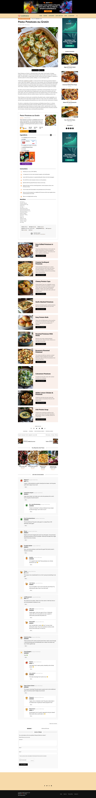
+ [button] (23, 128)
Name (20, 747)
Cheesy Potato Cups (43, 281)
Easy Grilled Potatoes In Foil (44, 245)
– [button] (20, 128)
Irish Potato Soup (42, 410)
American (42, 226)
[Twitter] (37, 428)
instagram (71, 128)
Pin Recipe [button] (32, 131)
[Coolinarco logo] (23, 15)
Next (58, 458)
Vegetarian (49, 228)
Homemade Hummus (33, 466)
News (65, 15)
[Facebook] (34, 428)
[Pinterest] (39, 428)
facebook (66, 128)
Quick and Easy (59, 15)
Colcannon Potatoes (43, 374)
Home (40, 15)
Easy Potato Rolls (42, 317)
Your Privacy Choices (21, 795)
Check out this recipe (41, 255)
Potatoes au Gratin (49, 431)
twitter (68, 128)
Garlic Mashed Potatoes (44, 302)
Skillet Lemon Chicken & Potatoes (44, 393)
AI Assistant (71, 15)
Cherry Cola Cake (23, 466)
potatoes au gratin (28, 80)
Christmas (31, 431)
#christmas (25, 431)
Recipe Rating (21, 737)
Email (20, 751)
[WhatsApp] (45, 428)
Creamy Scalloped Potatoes (42, 263)
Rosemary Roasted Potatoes (43, 351)
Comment (21, 739)
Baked (43, 228)
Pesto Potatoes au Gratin (39, 431)
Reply (31, 511)
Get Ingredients (26, 163)
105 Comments (27, 24)
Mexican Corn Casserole (43, 467)
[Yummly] (42, 428)
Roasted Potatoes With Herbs (44, 334)
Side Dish (34, 226)
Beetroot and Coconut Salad (53, 467)
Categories (51, 15)
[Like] (31, 428)
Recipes (45, 15)
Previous (18, 458)
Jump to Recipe (35, 70)
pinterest (73, 128)
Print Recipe (42, 70)
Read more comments (53, 723)
